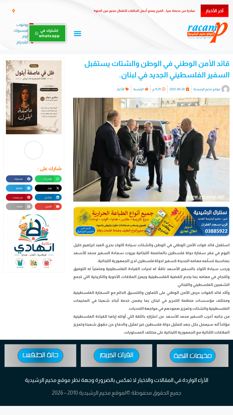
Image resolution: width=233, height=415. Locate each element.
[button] (14, 10)
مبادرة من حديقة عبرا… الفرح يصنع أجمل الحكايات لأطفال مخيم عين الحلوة (144, 10)
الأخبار (120, 89)
